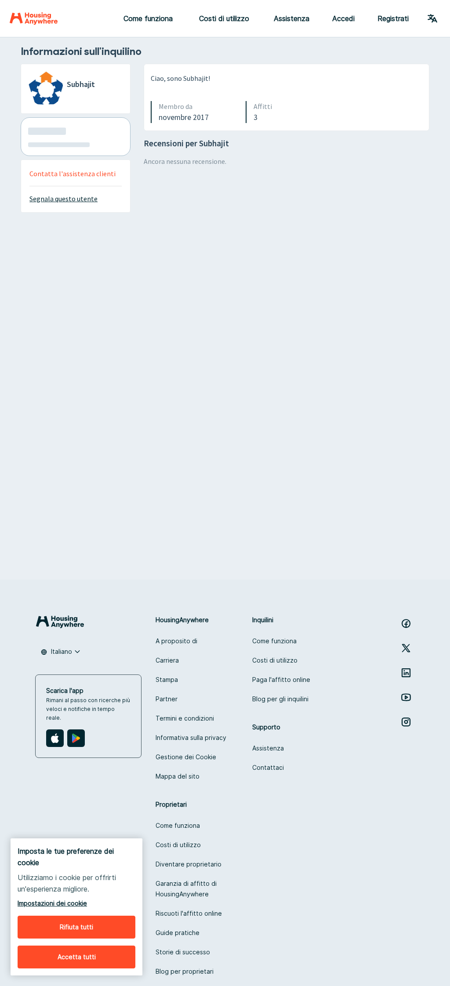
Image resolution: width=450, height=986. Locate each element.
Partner (167, 699)
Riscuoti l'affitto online (189, 913)
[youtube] (406, 697)
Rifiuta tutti (76, 927)
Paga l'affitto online (281, 679)
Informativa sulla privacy (191, 737)
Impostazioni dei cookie (52, 903)
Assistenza (291, 18)
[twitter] (406, 648)
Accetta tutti (77, 957)
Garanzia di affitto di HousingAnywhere (186, 889)
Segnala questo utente (63, 198)
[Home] (33, 18)
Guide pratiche (178, 932)
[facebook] (406, 623)
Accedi (343, 18)
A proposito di (176, 641)
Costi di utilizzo (275, 660)
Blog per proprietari (185, 971)
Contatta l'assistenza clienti (72, 173)
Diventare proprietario (188, 864)
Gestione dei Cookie (186, 757)
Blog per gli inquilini (280, 699)
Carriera (167, 660)
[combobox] (60, 651)
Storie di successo (183, 952)
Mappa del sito (178, 776)
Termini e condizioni (185, 718)
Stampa (167, 679)
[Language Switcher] (432, 18)
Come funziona (274, 641)
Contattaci (268, 767)
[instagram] (406, 722)
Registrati (393, 18)
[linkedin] (406, 673)
